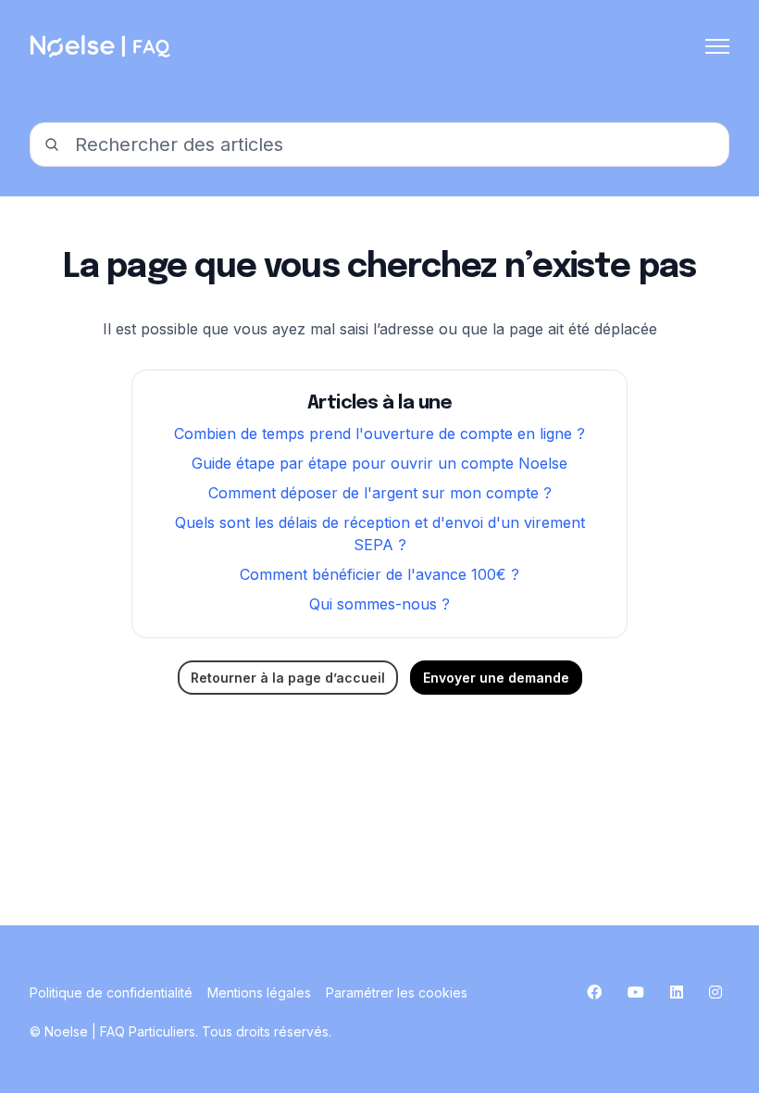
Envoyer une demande (496, 677)
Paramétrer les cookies (396, 992)
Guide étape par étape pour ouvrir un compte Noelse (379, 463)
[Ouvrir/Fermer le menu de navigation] (717, 46)
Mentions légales (259, 992)
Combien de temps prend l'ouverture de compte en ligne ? (379, 433)
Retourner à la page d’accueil (288, 677)
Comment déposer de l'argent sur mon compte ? (380, 493)
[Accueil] (102, 46)
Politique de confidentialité (111, 992)
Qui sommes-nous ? (379, 604)
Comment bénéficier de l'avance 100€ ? (379, 574)
